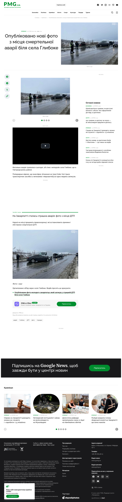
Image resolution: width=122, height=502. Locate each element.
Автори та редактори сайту (71, 451)
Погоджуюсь (12, 496)
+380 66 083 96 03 (97, 454)
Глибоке (21, 320)
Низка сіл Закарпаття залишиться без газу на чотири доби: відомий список (100, 161)
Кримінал (52, 12)
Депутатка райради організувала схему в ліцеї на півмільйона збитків (73, 420)
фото (33, 320)
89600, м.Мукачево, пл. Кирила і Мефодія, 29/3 (105, 446)
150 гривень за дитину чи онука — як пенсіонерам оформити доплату (98, 121)
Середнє (39, 320)
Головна (37, 17)
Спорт (66, 12)
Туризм (88, 12)
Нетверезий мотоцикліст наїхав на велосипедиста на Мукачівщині (46, 420)
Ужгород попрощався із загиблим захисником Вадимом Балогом (98, 151)
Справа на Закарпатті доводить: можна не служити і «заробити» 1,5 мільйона (100, 131)
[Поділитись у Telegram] (7, 83)
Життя (59, 12)
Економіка (35, 12)
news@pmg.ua (96, 460)
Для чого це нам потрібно (12, 493)
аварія (15, 320)
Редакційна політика (68, 449)
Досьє (64, 476)
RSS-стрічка (98, 487)
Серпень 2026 (61, 5)
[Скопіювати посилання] (7, 96)
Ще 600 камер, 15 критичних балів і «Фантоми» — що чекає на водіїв (98, 141)
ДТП (28, 320)
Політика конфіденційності (70, 464)
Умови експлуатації (68, 466)
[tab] (42, 120)
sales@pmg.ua (96, 467)
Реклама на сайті (67, 461)
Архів (64, 473)
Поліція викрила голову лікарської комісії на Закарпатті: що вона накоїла (105, 420)
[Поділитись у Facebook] (7, 76)
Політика (43, 12)
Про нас (65, 446)
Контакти (65, 454)
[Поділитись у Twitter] (7, 89)
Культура (73, 12)
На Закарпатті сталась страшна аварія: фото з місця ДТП (44, 216)
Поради (80, 12)
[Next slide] (77, 120)
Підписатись (66, 304)
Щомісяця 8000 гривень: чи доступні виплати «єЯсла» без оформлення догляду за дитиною (99, 110)
